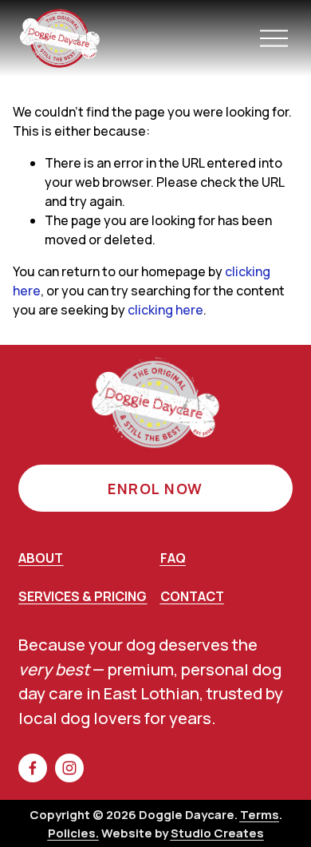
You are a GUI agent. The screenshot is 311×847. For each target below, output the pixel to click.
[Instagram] (69, 768)
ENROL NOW (155, 488)
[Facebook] (32, 768)
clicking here (165, 310)
